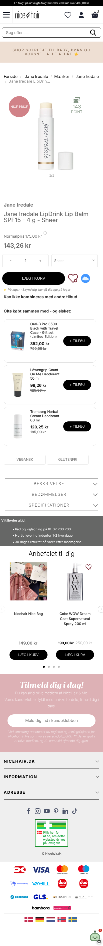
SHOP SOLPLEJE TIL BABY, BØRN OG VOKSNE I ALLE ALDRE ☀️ (51, 52)
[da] (30, 918)
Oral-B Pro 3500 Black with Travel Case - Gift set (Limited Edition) (44, 330)
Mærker (61, 76)
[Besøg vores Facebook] (28, 812)
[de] (41, 918)
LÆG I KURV (33, 278)
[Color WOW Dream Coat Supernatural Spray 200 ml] (75, 581)
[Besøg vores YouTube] (47, 812)
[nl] (52, 918)
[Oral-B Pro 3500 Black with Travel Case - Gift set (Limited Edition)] (18, 340)
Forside (11, 76)
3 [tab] (54, 666)
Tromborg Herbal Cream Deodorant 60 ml (44, 415)
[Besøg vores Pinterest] (56, 812)
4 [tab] (60, 666)
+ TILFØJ (77, 341)
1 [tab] (44, 666)
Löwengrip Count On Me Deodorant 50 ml (45, 374)
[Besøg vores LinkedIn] (65, 812)
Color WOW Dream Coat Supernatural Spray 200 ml (75, 618)
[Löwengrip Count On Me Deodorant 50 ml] (18, 384)
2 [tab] (50, 666)
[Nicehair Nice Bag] (29, 581)
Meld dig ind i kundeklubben (51, 720)
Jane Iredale (36, 76)
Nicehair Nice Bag (28, 613)
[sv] (73, 918)
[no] (63, 918)
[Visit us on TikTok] (74, 812)
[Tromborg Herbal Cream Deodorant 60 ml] (18, 426)
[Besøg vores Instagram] (38, 812)
